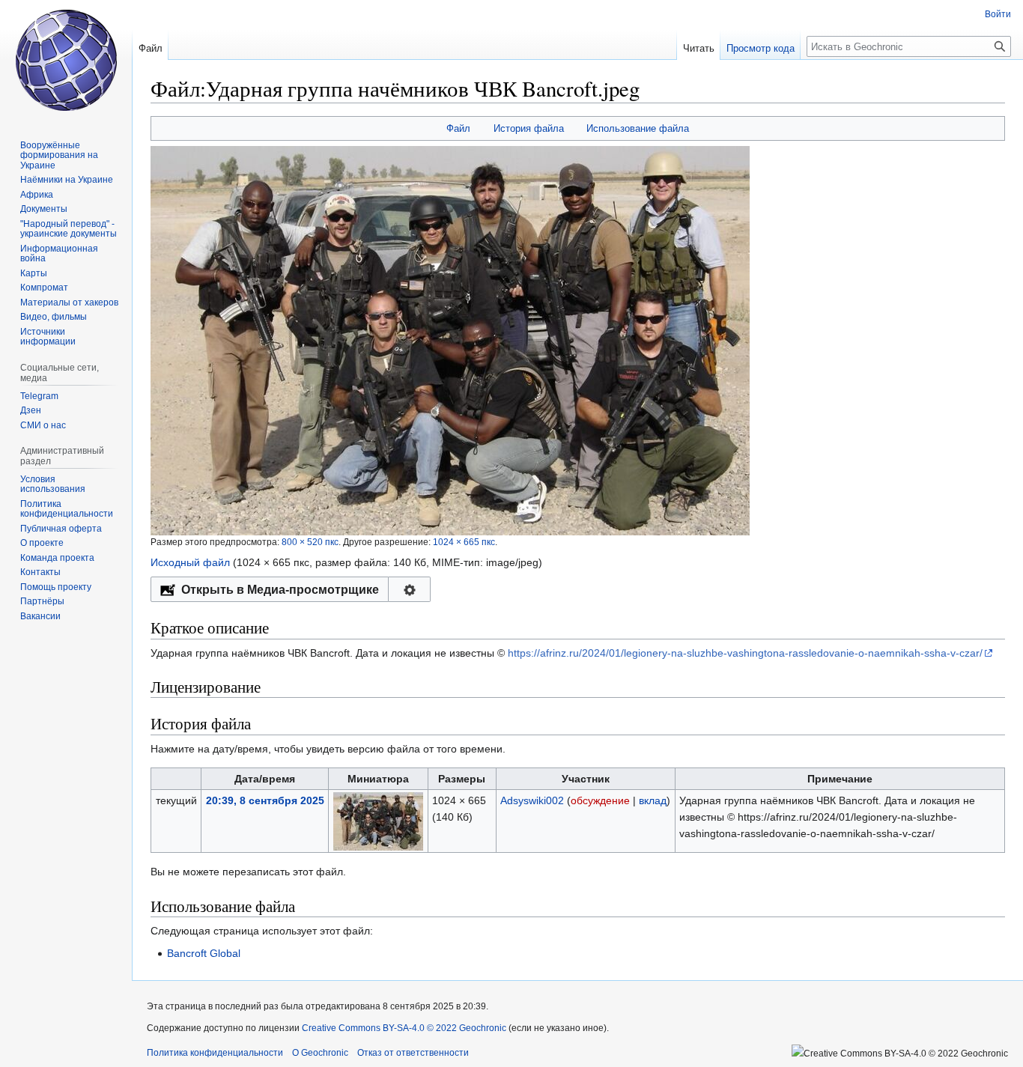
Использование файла (637, 128)
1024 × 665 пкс (464, 542)
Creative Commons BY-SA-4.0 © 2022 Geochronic (404, 1028)
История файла (529, 128)
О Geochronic (320, 1053)
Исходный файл (190, 562)
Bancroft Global (203, 953)
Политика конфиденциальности (215, 1053)
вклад (653, 800)
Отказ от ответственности (413, 1053)
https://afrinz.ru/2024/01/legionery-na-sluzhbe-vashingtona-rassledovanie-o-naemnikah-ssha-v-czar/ (745, 653)
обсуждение (600, 800)
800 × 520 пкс (310, 542)
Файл (458, 128)
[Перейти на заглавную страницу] (66, 60)
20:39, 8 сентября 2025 (265, 800)
